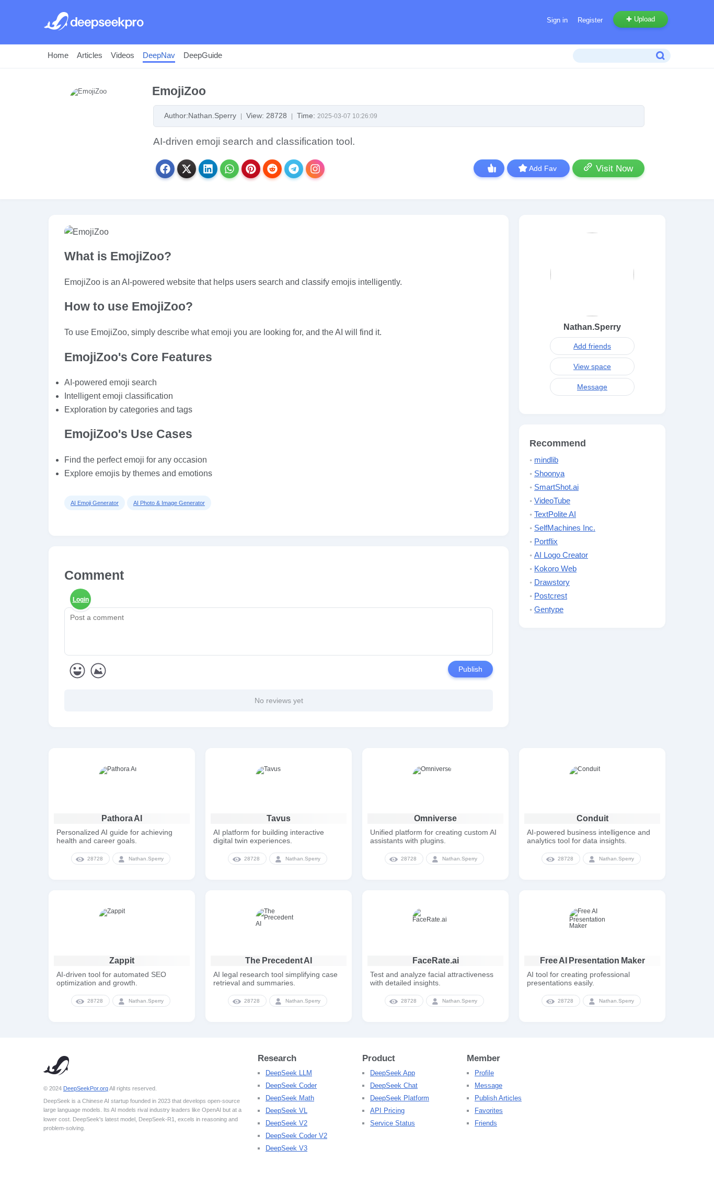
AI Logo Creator (561, 554)
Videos (122, 55)
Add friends (592, 346)
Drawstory (552, 582)
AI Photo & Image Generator (169, 503)
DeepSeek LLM (289, 1073)
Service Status (392, 1123)
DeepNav (159, 55)
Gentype (548, 609)
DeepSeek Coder (291, 1085)
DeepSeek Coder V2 (296, 1136)
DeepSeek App (392, 1073)
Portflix (546, 541)
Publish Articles (498, 1098)
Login (81, 599)
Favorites (489, 1110)
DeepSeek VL (286, 1110)
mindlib (546, 459)
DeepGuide (202, 55)
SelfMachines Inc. (564, 527)
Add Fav (543, 168)
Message (592, 387)
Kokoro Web (555, 568)
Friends (486, 1123)
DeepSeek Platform (399, 1098)
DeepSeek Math (290, 1098)
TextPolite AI (555, 514)
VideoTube (552, 500)
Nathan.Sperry (592, 326)
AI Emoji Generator (95, 503)
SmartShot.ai (556, 486)
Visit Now (614, 168)
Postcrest (550, 595)
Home (58, 55)
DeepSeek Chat (394, 1085)
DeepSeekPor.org (85, 1088)
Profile (484, 1073)
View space (592, 366)
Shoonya (549, 473)
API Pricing (387, 1110)
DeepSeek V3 (286, 1148)
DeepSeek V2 (286, 1123)
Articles (89, 55)
